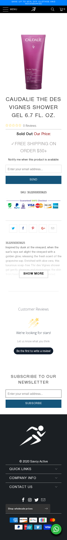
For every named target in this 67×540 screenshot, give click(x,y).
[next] (58, 62)
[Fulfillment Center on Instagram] (30, 500)
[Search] (54, 9)
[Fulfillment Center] (33, 9)
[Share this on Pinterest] (33, 228)
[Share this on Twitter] (13, 228)
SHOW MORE (33, 274)
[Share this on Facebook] (23, 228)
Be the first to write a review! (33, 351)
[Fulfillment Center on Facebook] (23, 500)
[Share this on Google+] (43, 228)
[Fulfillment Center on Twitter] (36, 500)
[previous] (9, 62)
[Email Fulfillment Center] (43, 500)
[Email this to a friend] (53, 228)
